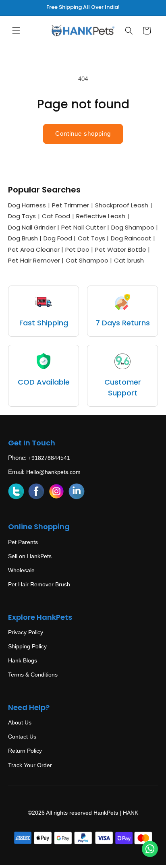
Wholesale (21, 570)
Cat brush (129, 260)
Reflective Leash (100, 216)
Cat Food (56, 216)
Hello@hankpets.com (53, 472)
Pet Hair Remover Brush (39, 584)
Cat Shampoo (89, 260)
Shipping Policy (27, 646)
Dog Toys (22, 216)
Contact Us (22, 736)
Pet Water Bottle (122, 249)
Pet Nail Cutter (85, 227)
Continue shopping (83, 133)
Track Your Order (30, 765)
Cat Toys (93, 238)
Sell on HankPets (30, 556)
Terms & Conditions (33, 674)
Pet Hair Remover (36, 260)
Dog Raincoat (133, 238)
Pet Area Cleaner (35, 249)
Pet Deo (79, 249)
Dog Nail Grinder (33, 227)
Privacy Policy (25, 632)
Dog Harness (27, 205)
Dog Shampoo (134, 227)
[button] (16, 30)
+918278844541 (49, 458)
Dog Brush (25, 238)
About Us (19, 722)
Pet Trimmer (70, 205)
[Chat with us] (150, 849)
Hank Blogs (22, 660)
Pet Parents (23, 542)
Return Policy (25, 750)
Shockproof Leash (121, 205)
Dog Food (60, 238)
